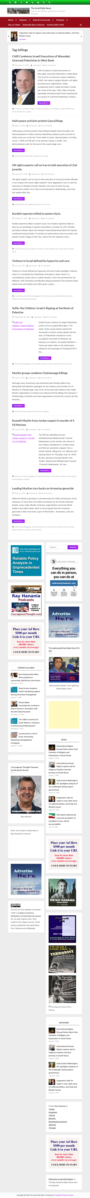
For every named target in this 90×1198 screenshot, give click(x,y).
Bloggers (36, 296)
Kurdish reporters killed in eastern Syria (36, 213)
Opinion (69, 296)
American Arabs (28, 109)
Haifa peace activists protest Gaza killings (37, 120)
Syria (14, 252)
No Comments (50, 65)
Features (23, 20)
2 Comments (46, 266)
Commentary (46, 296)
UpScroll (52, 1125)
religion (46, 411)
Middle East (69, 109)
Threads (52, 1128)
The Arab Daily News (41, 8)
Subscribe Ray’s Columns (34, 25)
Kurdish (40, 249)
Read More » (44, 103)
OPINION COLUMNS (26, 668)
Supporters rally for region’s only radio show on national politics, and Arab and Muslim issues (51, 34)
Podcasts (60, 20)
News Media (69, 249)
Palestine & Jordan (24, 112)
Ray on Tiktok (14, 25)
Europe (71, 527)
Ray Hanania (31, 299)
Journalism (32, 249)
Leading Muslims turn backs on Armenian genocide (43, 488)
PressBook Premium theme (63, 1195)
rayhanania (37, 65)
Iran (25, 204)
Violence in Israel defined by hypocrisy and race (40, 260)
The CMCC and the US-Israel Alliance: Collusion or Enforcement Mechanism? (25, 722)
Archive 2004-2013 (55, 25)
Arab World (19, 156)
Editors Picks (47, 364)
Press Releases (17, 479)
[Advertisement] (64, 715)
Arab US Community (41, 20)
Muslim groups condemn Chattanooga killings (40, 373)
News (14, 112)
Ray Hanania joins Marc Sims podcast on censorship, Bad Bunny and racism (25, 677)
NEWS (64, 740)
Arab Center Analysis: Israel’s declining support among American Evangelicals (25, 691)
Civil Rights (54, 109)
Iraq (25, 249)
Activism (22, 39)
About (10, 20)
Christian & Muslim (42, 109)
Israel (62, 109)
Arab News (19, 296)
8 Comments (45, 429)
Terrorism (46, 204)
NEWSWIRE (64, 1023)
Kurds (46, 249)
